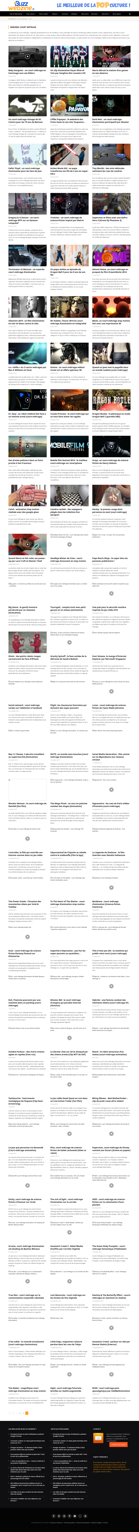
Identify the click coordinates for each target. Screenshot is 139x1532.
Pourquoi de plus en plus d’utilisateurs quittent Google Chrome (27, 1435)
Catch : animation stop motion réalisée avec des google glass (23, 510)
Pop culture (30, 14)
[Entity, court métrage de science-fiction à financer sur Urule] (27, 1185)
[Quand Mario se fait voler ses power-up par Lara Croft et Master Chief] (27, 544)
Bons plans (117, 14)
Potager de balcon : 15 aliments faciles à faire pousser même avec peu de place (26, 1449)
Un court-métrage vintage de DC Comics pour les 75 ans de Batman (25, 120)
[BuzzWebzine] (21, 5)
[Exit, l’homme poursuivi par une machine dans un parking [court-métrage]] (27, 986)
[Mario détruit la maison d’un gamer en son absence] (111, 56)
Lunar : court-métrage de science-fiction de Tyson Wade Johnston (109, 706)
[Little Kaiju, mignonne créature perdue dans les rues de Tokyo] (69, 1328)
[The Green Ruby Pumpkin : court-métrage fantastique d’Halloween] (111, 1232)
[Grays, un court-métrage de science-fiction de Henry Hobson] (111, 446)
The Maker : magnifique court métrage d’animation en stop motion (27, 1389)
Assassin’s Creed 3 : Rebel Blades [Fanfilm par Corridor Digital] (66, 1247)
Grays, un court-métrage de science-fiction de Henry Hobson (110, 461)
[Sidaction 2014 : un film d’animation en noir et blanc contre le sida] (27, 307)
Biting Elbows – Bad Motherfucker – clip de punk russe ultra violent (110, 1099)
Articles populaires (69, 1523)
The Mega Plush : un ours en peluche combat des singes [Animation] (68, 805)
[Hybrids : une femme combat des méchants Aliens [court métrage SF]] (111, 986)
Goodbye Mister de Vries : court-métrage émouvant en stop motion (68, 559)
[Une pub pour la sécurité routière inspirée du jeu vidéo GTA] (111, 593)
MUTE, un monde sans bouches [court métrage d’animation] (69, 755)
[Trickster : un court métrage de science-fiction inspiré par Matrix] (69, 204)
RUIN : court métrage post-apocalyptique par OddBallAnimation (111, 1389)
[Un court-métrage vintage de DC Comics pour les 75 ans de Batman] (27, 105)
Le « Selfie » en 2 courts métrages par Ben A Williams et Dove (27, 368)
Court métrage (22, 19)
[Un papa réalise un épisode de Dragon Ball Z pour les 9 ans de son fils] (69, 255)
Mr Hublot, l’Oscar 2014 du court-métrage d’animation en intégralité (68, 322)
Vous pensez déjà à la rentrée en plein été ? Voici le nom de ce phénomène (27, 1455)
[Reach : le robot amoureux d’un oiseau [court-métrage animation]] (111, 1038)
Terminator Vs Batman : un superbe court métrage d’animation (26, 270)
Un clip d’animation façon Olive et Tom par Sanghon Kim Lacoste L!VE (67, 71)
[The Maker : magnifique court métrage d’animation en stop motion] (27, 1374)
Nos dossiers (97, 1462)
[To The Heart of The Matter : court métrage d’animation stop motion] (69, 887)
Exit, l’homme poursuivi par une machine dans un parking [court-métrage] (24, 1003)
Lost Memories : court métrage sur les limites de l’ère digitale (67, 1296)
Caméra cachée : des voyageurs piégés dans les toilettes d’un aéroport (66, 512)
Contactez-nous (118, 1445)
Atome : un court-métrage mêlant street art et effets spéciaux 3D (67, 368)
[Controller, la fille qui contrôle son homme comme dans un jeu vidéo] (27, 838)
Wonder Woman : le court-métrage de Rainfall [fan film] (27, 805)
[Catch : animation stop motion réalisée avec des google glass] (27, 495)
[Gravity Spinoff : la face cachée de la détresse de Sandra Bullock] (69, 642)
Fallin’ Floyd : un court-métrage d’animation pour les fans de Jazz (25, 169)
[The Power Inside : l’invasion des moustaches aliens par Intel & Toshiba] (27, 887)
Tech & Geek (43, 14)
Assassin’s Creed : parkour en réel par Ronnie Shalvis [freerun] (111, 1343)
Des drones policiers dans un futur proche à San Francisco (25, 461)
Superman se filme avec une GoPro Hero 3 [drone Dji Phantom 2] (109, 219)
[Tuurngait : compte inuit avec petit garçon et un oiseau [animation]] (69, 593)
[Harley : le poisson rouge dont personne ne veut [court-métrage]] (111, 495)
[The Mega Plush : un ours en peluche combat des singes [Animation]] (69, 789)
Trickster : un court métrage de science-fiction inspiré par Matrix (67, 219)
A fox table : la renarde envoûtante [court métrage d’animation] (26, 1343)
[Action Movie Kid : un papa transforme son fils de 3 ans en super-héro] (69, 154)
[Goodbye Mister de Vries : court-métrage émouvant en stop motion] (69, 544)
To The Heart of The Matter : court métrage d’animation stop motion (67, 903)
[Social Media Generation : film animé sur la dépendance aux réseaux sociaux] (111, 740)
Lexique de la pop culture (112, 1462)
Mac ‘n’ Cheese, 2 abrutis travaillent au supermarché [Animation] (26, 755)
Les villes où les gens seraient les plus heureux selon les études (26, 1493)
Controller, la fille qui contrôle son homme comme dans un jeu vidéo (25, 854)
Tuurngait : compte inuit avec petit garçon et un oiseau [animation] (68, 608)
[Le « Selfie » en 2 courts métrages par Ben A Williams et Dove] (27, 353)
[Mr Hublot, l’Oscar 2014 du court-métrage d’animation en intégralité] (69, 307)
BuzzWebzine (12, 19)
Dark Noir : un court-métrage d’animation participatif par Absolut (110, 120)
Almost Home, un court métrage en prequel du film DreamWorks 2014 (110, 270)
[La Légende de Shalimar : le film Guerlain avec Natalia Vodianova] (111, 838)
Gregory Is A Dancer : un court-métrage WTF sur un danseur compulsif (23, 220)
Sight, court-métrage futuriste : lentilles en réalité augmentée (66, 1389)
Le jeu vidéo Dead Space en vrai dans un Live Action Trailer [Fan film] (68, 1099)
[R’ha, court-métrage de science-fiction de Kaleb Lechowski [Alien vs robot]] (69, 1134)
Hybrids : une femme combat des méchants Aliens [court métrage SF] (110, 1001)
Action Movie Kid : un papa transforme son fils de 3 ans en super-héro (69, 171)
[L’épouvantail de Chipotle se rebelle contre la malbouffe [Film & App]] (69, 838)
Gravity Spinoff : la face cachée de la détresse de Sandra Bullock (68, 657)
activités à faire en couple (102, 1467)
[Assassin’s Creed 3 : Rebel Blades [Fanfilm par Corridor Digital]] (69, 1232)
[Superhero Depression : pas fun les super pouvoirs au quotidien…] (69, 937)
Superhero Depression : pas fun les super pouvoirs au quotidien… (67, 952)
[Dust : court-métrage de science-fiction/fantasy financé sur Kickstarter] (27, 937)
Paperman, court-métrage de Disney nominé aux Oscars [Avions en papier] (111, 1149)
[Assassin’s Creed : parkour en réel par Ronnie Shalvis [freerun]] (111, 1328)
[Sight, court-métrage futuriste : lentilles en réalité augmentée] (69, 1374)
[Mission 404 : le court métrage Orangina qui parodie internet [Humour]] (69, 986)
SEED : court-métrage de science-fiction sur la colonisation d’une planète (108, 1202)
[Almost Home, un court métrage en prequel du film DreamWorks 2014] (111, 255)
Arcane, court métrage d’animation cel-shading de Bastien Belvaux (26, 1247)
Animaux (65, 14)
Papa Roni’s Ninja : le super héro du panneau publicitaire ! (110, 559)
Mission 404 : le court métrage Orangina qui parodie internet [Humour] (65, 1003)
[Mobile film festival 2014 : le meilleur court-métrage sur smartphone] (69, 446)
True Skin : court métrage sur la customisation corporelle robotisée (26, 1296)
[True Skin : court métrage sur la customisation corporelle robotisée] (27, 1281)
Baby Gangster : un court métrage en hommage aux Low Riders (27, 71)
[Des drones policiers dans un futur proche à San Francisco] (27, 446)
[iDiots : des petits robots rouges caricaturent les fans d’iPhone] (27, 642)
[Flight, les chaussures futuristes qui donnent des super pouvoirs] (69, 691)
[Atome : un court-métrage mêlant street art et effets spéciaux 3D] (69, 353)
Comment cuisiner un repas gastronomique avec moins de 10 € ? (27, 1442)
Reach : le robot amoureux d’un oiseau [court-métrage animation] (109, 1053)
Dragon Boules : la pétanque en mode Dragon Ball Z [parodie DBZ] (111, 415)
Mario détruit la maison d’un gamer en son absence (110, 71)
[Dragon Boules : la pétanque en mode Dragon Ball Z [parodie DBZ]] (111, 400)
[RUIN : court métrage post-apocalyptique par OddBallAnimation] (111, 1374)
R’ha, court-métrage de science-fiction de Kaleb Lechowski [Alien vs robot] (68, 1150)
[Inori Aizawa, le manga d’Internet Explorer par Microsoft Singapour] (111, 642)
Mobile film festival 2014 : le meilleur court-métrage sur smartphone (68, 461)
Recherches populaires (83, 1523)
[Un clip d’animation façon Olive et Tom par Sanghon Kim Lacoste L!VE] (69, 56)
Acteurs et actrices (118, 1465)
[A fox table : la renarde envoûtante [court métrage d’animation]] (27, 1328)
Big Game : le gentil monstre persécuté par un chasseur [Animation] (22, 610)
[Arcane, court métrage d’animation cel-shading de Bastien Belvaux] (27, 1232)
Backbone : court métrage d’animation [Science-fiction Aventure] (106, 904)
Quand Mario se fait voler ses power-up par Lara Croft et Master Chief (26, 559)
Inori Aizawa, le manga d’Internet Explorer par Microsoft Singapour (109, 657)
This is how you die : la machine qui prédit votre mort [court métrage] (110, 952)
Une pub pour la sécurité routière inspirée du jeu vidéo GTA (109, 608)
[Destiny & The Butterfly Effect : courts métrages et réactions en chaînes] (111, 1281)
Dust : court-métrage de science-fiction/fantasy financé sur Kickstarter (24, 953)
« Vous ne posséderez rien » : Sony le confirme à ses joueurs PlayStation (27, 1462)
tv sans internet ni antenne (110, 1469)
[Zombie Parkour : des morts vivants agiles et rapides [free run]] (27, 1038)
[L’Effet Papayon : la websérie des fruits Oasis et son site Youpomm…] (69, 105)
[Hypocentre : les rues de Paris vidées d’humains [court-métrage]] (111, 789)
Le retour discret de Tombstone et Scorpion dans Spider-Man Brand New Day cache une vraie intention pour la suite (27, 1470)
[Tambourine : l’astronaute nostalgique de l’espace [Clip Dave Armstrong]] (27, 1084)
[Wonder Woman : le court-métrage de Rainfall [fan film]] (27, 789)
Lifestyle (74, 14)
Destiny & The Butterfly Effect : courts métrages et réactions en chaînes (111, 1296)
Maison (54, 14)
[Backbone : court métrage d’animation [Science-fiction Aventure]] (111, 887)
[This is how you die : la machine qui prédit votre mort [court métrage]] (111, 937)
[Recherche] (130, 14)
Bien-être (105, 14)
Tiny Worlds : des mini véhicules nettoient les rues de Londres (108, 169)
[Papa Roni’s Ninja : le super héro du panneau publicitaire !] (111, 544)
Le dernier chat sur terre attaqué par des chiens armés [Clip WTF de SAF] (69, 1053)
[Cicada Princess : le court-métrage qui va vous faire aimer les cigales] (69, 400)
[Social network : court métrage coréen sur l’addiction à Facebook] (27, 691)
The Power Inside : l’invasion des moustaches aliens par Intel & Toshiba (24, 904)
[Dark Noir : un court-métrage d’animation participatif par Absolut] (111, 105)
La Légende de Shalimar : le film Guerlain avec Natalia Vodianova (108, 854)
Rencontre (85, 14)
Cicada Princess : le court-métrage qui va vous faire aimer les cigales (69, 415)
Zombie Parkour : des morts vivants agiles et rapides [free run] (26, 1053)
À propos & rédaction (56, 1523)
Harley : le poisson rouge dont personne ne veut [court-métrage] (109, 510)
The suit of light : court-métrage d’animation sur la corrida (66, 1200)
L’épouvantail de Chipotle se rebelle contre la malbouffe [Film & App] (68, 854)
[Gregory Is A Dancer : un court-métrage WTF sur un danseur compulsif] (27, 204)
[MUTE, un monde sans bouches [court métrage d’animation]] (69, 740)
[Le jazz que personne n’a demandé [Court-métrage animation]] (27, 1134)
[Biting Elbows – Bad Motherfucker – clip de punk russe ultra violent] (111, 1084)
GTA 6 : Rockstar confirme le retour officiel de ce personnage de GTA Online (27, 1477)
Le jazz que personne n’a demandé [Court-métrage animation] (25, 1149)
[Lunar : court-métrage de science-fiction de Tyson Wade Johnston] (111, 691)
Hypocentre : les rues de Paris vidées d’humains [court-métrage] (110, 805)
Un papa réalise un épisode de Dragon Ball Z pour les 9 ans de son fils (67, 272)
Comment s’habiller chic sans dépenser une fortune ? (25, 1500)
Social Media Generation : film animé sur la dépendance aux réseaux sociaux (110, 757)
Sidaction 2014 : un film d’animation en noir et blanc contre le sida (26, 322)
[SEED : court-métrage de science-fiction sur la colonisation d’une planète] (111, 1185)
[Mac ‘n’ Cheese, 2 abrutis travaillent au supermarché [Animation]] (27, 740)
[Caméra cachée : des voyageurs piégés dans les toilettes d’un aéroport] (69, 495)
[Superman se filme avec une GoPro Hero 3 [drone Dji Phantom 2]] (111, 204)
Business (94, 14)
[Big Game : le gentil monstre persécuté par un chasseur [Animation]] (27, 593)
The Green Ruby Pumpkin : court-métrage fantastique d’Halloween (109, 1247)
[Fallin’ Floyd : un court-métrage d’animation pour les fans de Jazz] (27, 154)
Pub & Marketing (16, 14)
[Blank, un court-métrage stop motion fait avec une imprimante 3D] (111, 307)
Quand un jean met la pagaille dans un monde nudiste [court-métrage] (110, 368)
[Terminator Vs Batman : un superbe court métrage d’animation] (27, 255)
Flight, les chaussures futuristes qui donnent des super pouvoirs (68, 706)
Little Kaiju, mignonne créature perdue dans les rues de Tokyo (66, 1343)
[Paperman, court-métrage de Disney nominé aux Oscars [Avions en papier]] (111, 1134)
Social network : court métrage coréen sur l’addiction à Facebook (25, 706)
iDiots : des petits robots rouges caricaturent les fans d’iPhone (24, 657)
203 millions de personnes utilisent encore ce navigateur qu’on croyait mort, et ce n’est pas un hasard (27, 1485)
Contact (105, 1523)
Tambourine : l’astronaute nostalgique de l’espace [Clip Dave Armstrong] (25, 1101)
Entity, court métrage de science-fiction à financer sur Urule (25, 1200)
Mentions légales (96, 1523)
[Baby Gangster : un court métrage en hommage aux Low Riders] (27, 56)
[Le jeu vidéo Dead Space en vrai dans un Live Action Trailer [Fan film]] (69, 1084)
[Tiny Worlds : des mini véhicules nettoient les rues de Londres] (111, 154)
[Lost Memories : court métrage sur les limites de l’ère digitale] (69, 1281)
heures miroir (105, 1471)
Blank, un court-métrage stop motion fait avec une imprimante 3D (111, 322)
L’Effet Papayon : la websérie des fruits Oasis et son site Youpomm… (67, 120)
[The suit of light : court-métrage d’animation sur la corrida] (69, 1185)
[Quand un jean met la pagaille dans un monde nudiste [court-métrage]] (111, 353)
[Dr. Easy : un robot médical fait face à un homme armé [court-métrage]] (27, 400)
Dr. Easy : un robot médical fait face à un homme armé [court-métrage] (27, 415)
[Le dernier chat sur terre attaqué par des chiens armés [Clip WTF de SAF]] (69, 1038)
